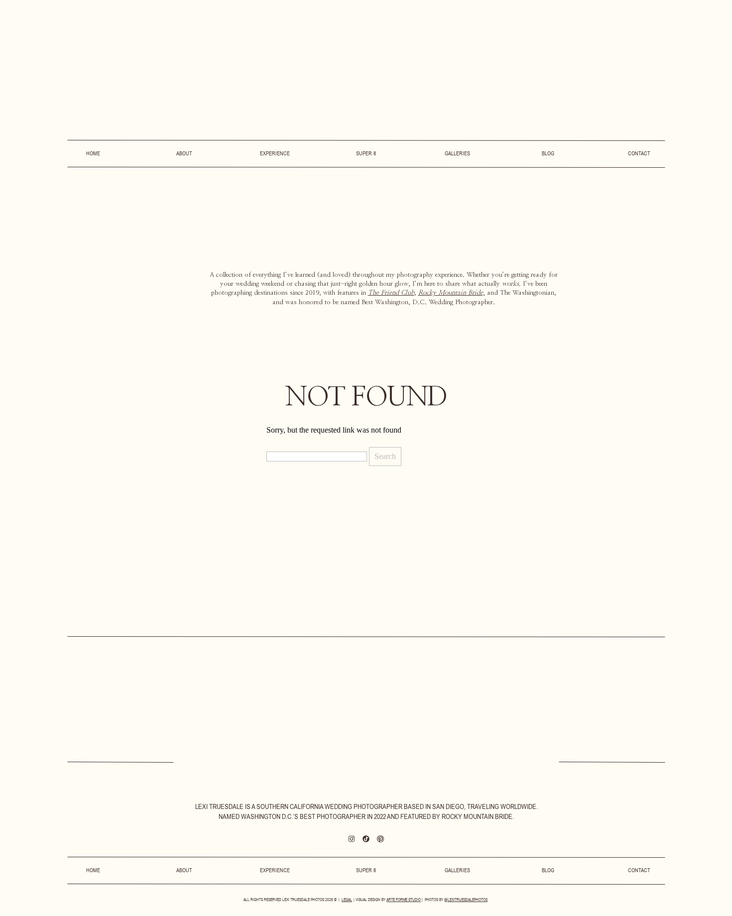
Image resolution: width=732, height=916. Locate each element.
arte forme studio (403, 900)
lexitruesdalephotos (468, 900)
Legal (347, 900)
